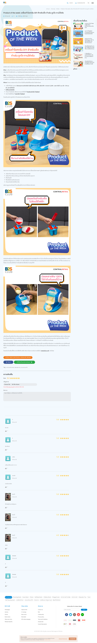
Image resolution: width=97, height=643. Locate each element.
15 (62, 421)
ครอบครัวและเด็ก (24, 367)
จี (12, 419)
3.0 (15, 380)
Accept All (72, 638)
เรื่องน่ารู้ (53, 9)
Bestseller (23, 617)
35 (65, 421)
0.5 (10, 380)
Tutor (89, 597)
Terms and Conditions (43, 619)
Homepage (7, 609)
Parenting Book (17, 597)
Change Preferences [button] (63, 638)
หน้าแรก (48, 9)
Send (84, 609)
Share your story (8, 619)
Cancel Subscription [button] (42, 624)
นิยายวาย (36, 600)
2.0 (13, 380)
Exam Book (25, 597)
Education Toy (17, 367)
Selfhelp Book (38, 597)
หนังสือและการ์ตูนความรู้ (45, 600)
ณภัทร (13, 457)
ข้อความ (5, 390)
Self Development (10, 600)
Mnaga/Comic (56, 597)
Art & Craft (74, 597)
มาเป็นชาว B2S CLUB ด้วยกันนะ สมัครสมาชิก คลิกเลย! (18, 357)
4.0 (17, 380)
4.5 (18, 380)
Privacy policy (41, 617)
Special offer (24, 609)
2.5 (14, 380)
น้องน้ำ (13, 494)
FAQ (39, 612)
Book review (7, 617)
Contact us (40, 609)
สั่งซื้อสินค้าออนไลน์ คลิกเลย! (23, 362)
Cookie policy (41, 614)
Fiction (31, 597)
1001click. (60, 631)
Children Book (47, 597)
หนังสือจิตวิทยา (19, 600)
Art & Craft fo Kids (10, 367)
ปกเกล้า (13, 475)
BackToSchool (56, 600)
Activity (6, 612)
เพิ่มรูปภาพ (6, 382)
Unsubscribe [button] (40, 622)
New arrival (23, 614)
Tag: (4, 367)
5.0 (19, 380)
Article (57, 9)
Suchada (14, 556)
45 (67, 421)
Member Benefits (8, 622)
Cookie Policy (47, 639)
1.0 (11, 380)
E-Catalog (23, 612)
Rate (4, 378)
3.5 (16, 380)
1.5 (12, 380)
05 (60, 421)
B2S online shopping (25, 619)
